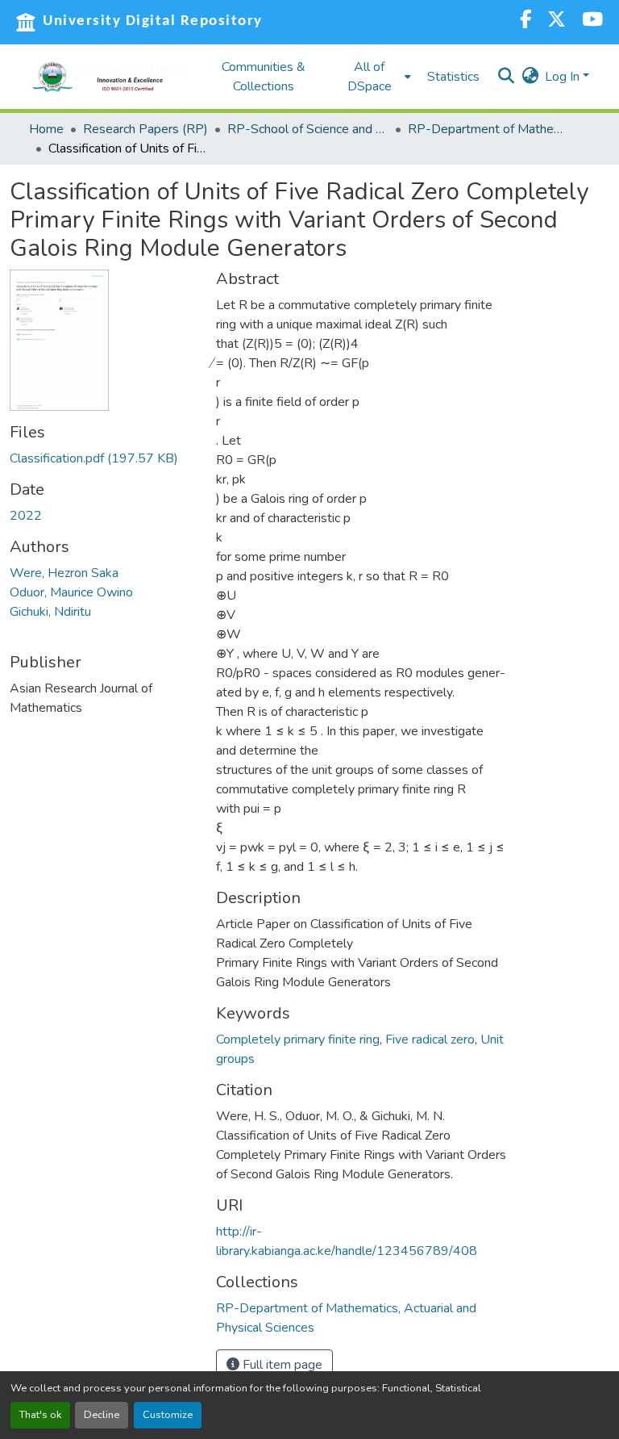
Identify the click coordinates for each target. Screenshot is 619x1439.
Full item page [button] (280, 1365)
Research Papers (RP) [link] (145, 129)
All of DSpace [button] (369, 76)
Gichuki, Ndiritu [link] (50, 612)
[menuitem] (374, 76)
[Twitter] (556, 21)
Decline (101, 1415)
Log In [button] (564, 77)
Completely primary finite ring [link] (298, 1039)
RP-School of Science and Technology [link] (307, 129)
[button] (109, 77)
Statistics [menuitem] (453, 77)
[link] (103, 458)
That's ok (40, 1415)
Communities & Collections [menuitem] (263, 76)
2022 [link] (26, 516)
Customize (168, 1415)
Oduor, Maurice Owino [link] (71, 592)
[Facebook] (525, 21)
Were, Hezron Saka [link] (64, 573)
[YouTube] (592, 21)
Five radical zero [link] (430, 1039)
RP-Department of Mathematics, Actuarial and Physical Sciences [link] (488, 129)
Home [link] (46, 129)
